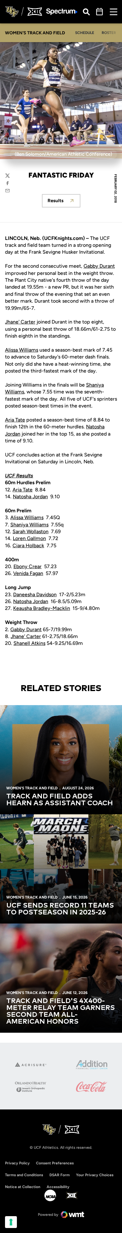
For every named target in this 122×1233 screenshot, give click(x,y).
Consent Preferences (55, 1163)
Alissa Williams (21, 350)
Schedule (84, 33)
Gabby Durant (99, 266)
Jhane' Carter (20, 322)
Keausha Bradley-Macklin (41, 608)
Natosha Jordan (30, 497)
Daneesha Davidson (35, 594)
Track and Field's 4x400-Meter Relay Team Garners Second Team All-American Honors (60, 1011)
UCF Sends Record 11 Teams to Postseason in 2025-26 (60, 909)
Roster (109, 33)
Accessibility (58, 1186)
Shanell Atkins (29, 643)
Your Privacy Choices (95, 1175)
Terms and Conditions (24, 1175)
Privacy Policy (17, 1163)
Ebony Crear (27, 566)
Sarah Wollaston (30, 531)
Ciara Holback (28, 545)
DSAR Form (59, 1175)
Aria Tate (15, 420)
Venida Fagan (28, 573)
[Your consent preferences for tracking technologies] (11, 1222)
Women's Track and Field (32, 788)
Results (64, 202)
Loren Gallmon (29, 538)
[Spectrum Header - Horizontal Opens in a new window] (62, 11)
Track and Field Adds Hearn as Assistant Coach (59, 800)
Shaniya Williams (29, 525)
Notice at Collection (22, 1187)
